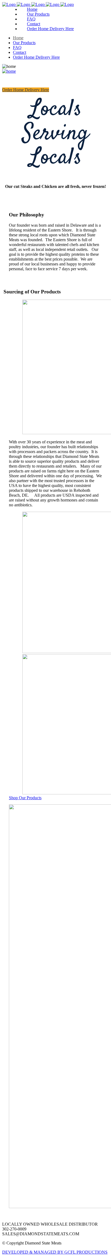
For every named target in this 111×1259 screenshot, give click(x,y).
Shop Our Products (25, 797)
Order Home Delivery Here (25, 89)
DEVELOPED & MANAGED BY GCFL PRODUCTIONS (54, 1252)
